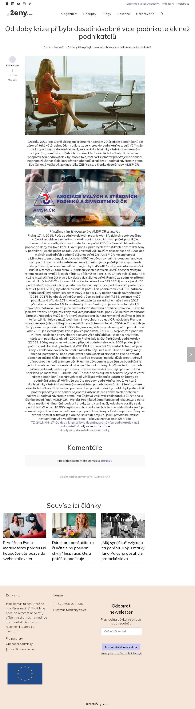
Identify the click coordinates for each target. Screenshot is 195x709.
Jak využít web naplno (21, 649)
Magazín (67, 14)
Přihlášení (168, 3)
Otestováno (145, 14)
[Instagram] (24, 3)
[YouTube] (18, 3)
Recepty (89, 14)
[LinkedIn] (12, 3)
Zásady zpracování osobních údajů (121, 653)
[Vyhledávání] (162, 13)
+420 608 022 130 (69, 604)
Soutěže (123, 14)
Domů (47, 47)
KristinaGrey (12, 65)
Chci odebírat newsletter (121, 647)
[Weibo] (30, 3)
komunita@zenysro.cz (71, 610)
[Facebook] (7, 3)
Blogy (106, 14)
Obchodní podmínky (19, 644)
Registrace (183, 3)
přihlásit (106, 460)
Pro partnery (14, 638)
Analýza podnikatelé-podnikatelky (84, 430)
